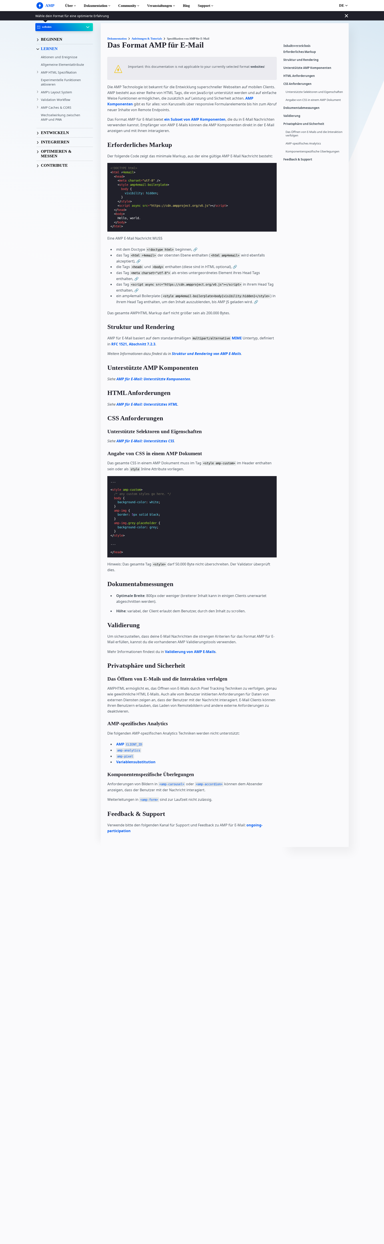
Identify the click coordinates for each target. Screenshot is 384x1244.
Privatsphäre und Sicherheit (303, 124)
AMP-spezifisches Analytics (303, 143)
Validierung (291, 116)
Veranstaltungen (159, 6)
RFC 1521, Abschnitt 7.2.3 (133, 344)
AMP (129, 744)
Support (204, 6)
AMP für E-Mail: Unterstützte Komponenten (153, 379)
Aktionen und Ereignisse (59, 57)
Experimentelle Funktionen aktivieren (61, 82)
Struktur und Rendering (300, 60)
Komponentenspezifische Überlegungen (312, 151)
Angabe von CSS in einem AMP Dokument (313, 100)
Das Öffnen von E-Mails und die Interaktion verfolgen (314, 133)
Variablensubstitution (136, 761)
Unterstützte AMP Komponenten (307, 68)
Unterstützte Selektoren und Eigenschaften (314, 92)
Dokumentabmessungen (301, 108)
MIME (237, 338)
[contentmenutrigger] (313, 47)
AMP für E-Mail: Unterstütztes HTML (147, 404)
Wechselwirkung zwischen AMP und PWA (60, 117)
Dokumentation (95, 6)
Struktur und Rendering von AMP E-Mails (206, 353)
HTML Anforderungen (299, 76)
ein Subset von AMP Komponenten (195, 119)
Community (127, 6)
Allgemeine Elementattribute (62, 64)
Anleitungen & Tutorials (147, 38)
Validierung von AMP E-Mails (190, 651)
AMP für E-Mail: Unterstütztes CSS (145, 441)
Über (69, 6)
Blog (186, 6)
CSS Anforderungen (297, 84)
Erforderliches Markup (299, 52)
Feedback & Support (297, 159)
